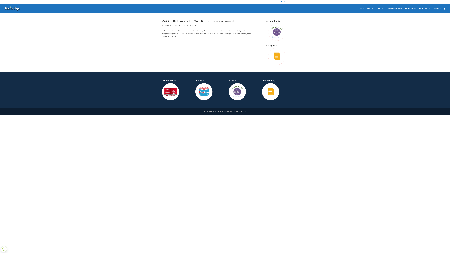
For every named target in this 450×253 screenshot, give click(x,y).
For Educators (410, 9)
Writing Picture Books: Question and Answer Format (198, 21)
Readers (436, 9)
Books (369, 9)
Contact (380, 9)
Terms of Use (240, 111)
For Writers (423, 9)
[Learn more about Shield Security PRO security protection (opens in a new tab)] (4, 249)
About (361, 9)
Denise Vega (168, 25)
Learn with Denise (395, 9)
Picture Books (191, 25)
